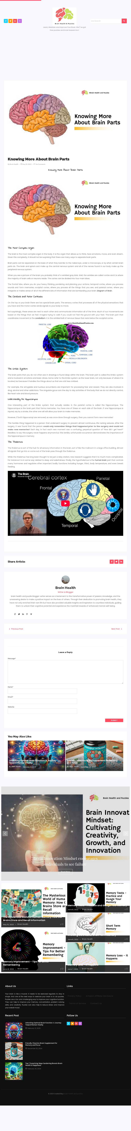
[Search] (124, 21)
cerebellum (40, 318)
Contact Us (96, 1003)
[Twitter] (10, 21)
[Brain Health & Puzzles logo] (64, 17)
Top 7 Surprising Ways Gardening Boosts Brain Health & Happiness (43, 1064)
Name (10, 687)
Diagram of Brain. (104, 290)
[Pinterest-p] (27, 614)
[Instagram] (20, 21)
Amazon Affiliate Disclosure (99, 996)
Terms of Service (77, 1003)
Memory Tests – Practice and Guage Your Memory (97, 905)
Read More (65, 871)
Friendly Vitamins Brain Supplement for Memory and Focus (92, 761)
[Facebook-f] (6, 21)
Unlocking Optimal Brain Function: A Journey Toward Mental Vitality (32, 761)
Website (11, 707)
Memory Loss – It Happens (83, 964)
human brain (101, 460)
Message (12, 658)
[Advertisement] (65, 55)
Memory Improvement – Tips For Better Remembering (26, 963)
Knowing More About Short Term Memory (92, 935)
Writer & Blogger (65, 592)
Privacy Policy (74, 996)
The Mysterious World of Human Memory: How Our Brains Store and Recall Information (32, 918)
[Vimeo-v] (31, 614)
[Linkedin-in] (15, 21)
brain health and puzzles (73, 1093)
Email (10, 697)
